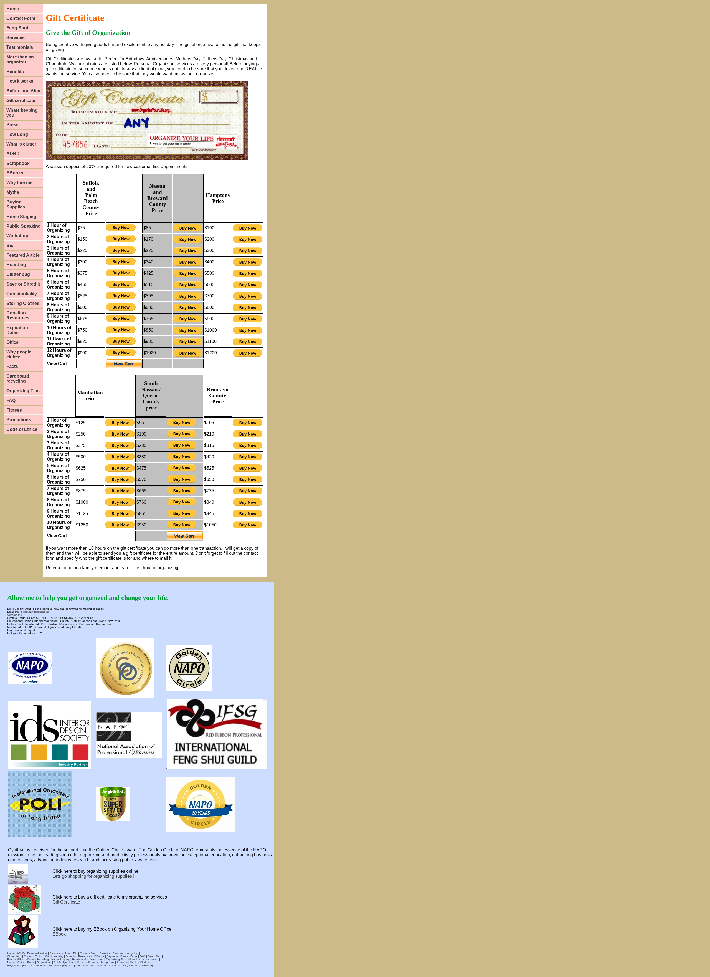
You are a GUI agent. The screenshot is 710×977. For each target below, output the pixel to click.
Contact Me (14, 614)
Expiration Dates (17, 330)
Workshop (17, 235)
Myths (12, 192)
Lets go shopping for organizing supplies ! (93, 876)
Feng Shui (17, 28)
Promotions (18, 419)
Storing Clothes (22, 303)
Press (12, 124)
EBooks (14, 173)
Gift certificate (20, 100)
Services (15, 37)
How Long (17, 134)
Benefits (15, 71)
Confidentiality (21, 293)
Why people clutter (18, 354)
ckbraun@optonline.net (35, 611)
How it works (19, 81)
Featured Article (23, 255)
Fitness (14, 410)
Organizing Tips (23, 390)
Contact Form (20, 18)
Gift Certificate (66, 902)
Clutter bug (18, 274)
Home (12, 8)
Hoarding (16, 264)
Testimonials (19, 47)
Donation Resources (17, 315)
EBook (59, 934)
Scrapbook (18, 163)
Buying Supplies (15, 204)
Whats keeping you (22, 113)
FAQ (11, 400)
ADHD (13, 153)
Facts (12, 366)
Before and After (23, 90)
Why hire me (19, 182)
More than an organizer (20, 59)
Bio (10, 245)
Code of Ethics (21, 429)
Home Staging (21, 216)
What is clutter (21, 144)
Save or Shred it (23, 284)
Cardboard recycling (17, 378)
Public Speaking (23, 226)
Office (12, 342)
